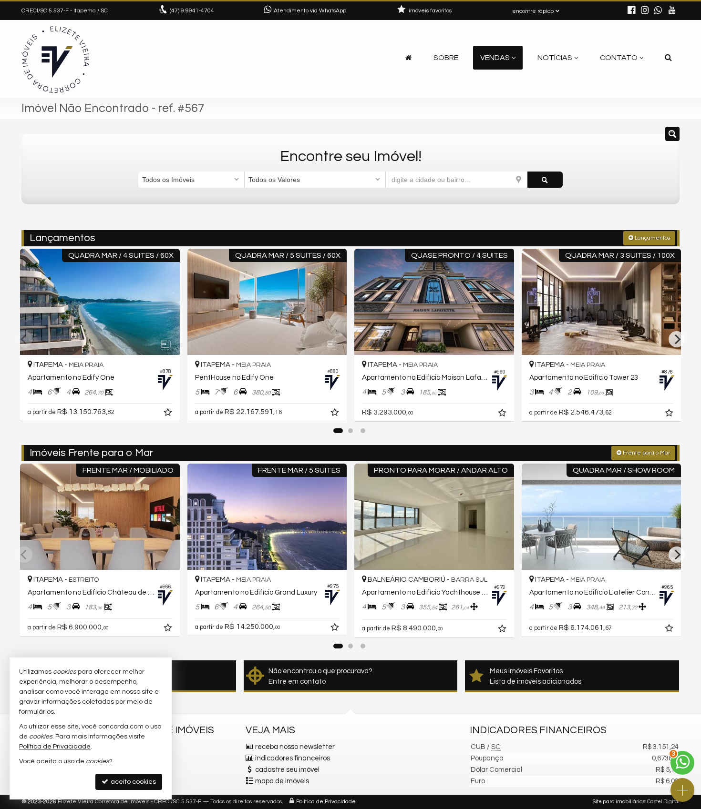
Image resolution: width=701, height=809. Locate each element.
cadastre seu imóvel (287, 769)
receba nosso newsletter (295, 746)
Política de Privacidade (326, 802)
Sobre (445, 57)
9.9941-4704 (192, 11)
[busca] (668, 58)
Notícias (554, 57)
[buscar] (545, 180)
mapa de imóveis (282, 781)
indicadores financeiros (292, 758)
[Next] (677, 339)
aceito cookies (132, 782)
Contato (619, 57)
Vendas (495, 57)
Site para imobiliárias (619, 801)
